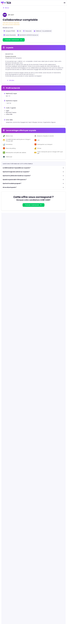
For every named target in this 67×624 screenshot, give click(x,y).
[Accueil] (6, 3)
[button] (11, 14)
